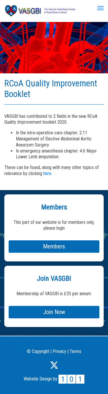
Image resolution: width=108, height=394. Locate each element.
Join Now (54, 311)
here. (47, 173)
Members (54, 246)
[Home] (40, 10)
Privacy (59, 351)
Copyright (40, 351)
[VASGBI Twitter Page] (54, 364)
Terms (75, 351)
